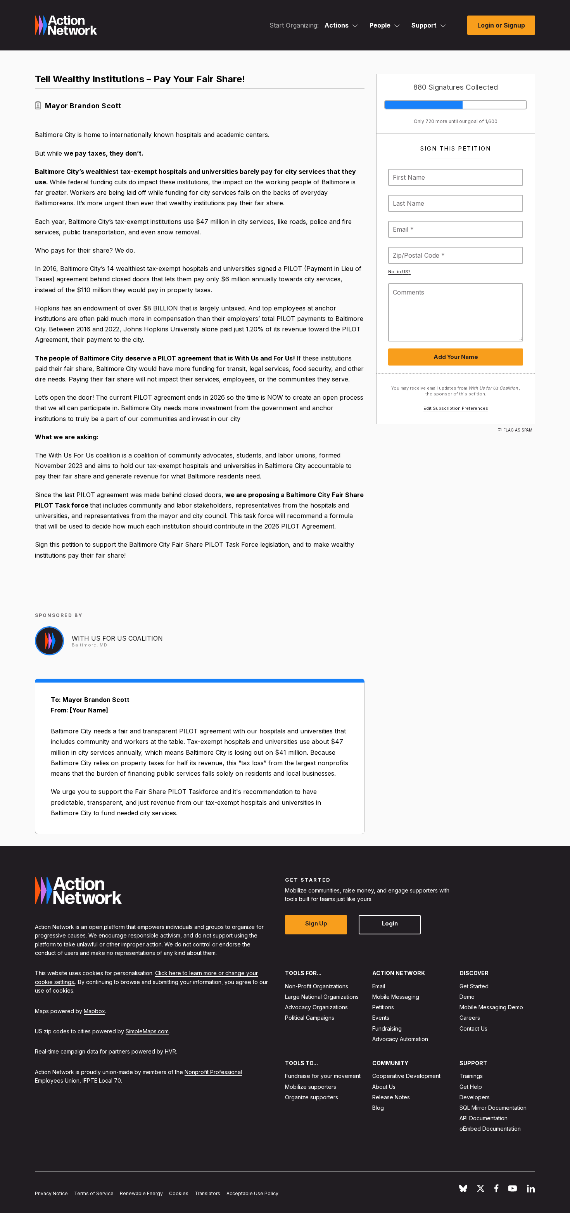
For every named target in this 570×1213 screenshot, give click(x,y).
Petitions (383, 1007)
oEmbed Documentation (490, 1128)
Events (380, 1017)
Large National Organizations (322, 996)
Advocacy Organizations (316, 1007)
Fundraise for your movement (323, 1076)
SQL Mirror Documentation (493, 1107)
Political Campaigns (309, 1017)
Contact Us (473, 1028)
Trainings (471, 1076)
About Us (384, 1086)
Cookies (178, 1193)
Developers (474, 1097)
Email (378, 986)
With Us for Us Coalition (117, 638)
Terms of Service (94, 1193)
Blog (378, 1107)
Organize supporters (311, 1097)
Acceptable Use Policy (252, 1193)
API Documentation (483, 1118)
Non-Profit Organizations (316, 986)
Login (390, 923)
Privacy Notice (51, 1193)
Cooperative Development (406, 1076)
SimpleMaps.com (147, 1031)
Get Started (474, 986)
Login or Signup (501, 25)
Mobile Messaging (395, 996)
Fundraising (387, 1028)
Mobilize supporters (310, 1086)
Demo (467, 996)
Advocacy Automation (400, 1039)
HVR (170, 1051)
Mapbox (94, 1010)
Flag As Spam (517, 430)
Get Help (470, 1086)
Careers (469, 1017)
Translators (207, 1193)
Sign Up (316, 923)
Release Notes (391, 1097)
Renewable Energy (141, 1193)
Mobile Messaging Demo (491, 1007)
